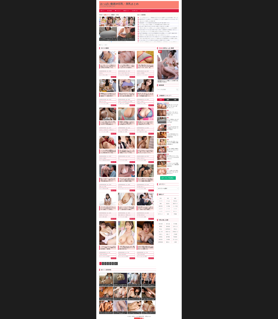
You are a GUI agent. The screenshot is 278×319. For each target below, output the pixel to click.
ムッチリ (161, 211)
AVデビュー (160, 214)
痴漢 (168, 214)
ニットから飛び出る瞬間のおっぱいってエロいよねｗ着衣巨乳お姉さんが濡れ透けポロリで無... (108, 151)
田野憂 (126, 129)
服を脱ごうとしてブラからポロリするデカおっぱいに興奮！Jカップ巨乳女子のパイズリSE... (145, 123)
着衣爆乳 (127, 103)
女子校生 (139, 186)
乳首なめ (127, 75)
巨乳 (106, 75)
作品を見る (113, 258)
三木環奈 (168, 239)
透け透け (108, 160)
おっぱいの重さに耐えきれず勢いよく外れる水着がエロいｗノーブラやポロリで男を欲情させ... (108, 123)
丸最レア (143, 129)
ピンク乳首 (139, 131)
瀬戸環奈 (168, 236)
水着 (106, 216)
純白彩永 (161, 239)
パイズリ (101, 103)
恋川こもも (127, 73)
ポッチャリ (168, 211)
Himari (160, 229)
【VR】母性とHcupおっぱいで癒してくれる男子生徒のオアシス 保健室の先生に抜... (127, 248)
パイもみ (120, 75)
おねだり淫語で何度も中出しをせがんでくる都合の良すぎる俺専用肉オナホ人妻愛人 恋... (145, 248)
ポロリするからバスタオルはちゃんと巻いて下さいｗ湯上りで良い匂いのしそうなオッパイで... (145, 151)
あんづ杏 (161, 231)
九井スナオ (175, 226)
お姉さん (101, 73)
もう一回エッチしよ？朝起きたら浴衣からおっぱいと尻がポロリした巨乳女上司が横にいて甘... (108, 66)
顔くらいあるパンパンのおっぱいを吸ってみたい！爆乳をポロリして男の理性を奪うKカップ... (108, 180)
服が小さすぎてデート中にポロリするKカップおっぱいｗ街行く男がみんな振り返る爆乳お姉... (127, 95)
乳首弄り (168, 203)
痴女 (100, 101)
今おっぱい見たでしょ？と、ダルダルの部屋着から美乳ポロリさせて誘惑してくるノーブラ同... (127, 151)
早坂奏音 (175, 236)
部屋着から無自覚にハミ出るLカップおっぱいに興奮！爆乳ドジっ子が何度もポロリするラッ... (127, 123)
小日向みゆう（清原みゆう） (109, 129)
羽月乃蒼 (161, 223)
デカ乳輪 (120, 131)
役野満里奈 (160, 242)
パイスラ (175, 208)
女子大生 (120, 186)
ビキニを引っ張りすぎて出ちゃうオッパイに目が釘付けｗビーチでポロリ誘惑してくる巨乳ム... (108, 208)
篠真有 (105, 158)
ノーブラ (143, 75)
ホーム (103, 10)
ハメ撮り (120, 103)
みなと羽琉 (104, 186)
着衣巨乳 (104, 160)
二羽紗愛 (175, 234)
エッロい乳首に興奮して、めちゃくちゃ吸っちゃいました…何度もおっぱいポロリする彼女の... (127, 66)
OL (119, 158)
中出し (104, 75)
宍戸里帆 (175, 223)
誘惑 (107, 103)
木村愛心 (143, 73)
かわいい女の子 (121, 73)
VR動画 (138, 103)
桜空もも (143, 158)
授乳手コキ (175, 203)
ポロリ (101, 75)
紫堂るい (168, 242)
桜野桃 (160, 226)
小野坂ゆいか (175, 231)
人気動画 (110, 10)
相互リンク (127, 10)
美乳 (126, 160)
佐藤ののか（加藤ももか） (126, 214)
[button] (111, 41)
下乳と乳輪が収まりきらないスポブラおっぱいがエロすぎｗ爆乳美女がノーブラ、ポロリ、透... (145, 66)
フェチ (119, 188)
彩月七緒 (168, 223)
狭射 (161, 203)
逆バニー (175, 211)
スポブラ (139, 75)
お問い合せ (135, 10)
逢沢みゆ (143, 214)
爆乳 (107, 131)
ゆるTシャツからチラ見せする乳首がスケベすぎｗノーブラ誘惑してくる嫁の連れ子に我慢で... (127, 208)
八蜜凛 (175, 242)
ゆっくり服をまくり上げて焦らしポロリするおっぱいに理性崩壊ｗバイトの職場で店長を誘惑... (145, 180)
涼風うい (143, 101)
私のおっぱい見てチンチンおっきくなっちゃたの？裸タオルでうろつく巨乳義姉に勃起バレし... (145, 95)
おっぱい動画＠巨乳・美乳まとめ (119, 4)
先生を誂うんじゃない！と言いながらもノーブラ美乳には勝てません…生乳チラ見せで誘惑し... (145, 208)
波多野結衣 (168, 229)
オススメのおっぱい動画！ (105, 256)
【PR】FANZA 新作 (103, 254)
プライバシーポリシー (146, 10)
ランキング (118, 10)
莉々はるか (104, 101)
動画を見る (113, 77)
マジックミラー (128, 188)
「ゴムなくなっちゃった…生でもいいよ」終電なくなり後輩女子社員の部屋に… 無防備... (108, 248)
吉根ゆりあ (168, 231)
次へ (116, 263)
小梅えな (175, 229)
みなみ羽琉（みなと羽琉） (127, 101)
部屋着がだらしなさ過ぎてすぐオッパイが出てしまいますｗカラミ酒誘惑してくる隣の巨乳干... (108, 95)
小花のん (161, 234)
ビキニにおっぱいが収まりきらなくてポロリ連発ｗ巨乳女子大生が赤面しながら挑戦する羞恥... (127, 180)
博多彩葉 (168, 226)
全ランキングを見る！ (167, 178)
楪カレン (143, 186)
